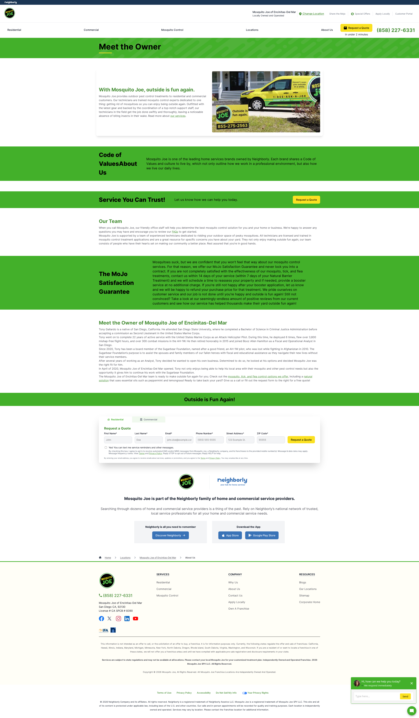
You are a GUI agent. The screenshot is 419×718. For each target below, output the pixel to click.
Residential (14, 29)
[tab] (115, 419)
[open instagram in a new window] (118, 620)
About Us (327, 29)
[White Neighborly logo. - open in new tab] (10, 2)
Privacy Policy (155, 453)
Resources (307, 574)
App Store (231, 536)
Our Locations (308, 589)
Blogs (302, 582)
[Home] (100, 557)
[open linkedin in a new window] (127, 620)
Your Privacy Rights (258, 692)
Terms (142, 453)
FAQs (175, 231)
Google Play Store (263, 536)
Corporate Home (309, 602)
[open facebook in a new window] (101, 620)
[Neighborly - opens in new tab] (113, 630)
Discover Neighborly (171, 536)
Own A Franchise (238, 608)
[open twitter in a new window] (110, 620)
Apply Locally (382, 13)
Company (235, 574)
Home (108, 557)
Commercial (91, 29)
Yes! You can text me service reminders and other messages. (141, 447)
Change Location (313, 13)
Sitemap (304, 595)
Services (162, 574)
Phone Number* (204, 433)
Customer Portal (403, 13)
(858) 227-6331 (396, 30)
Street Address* (235, 433)
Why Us (233, 582)
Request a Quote (358, 27)
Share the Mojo (337, 13)
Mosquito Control (172, 29)
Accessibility (204, 692)
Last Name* (141, 433)
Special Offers (362, 13)
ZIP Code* (262, 433)
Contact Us (235, 595)
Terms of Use (164, 692)
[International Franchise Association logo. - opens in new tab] (104, 631)
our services (177, 115)
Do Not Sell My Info (226, 692)
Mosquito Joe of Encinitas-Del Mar (158, 557)
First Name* (110, 433)
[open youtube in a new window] (135, 620)
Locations (252, 29)
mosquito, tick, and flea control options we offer (258, 376)
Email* (168, 433)
